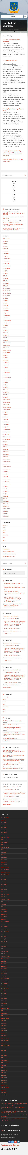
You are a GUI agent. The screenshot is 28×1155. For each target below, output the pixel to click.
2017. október (6, 481)
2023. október (6, 318)
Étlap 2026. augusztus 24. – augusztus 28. (12, 720)
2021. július (5, 382)
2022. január (5, 367)
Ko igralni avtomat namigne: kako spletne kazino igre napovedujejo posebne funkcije (14, 221)
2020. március (6, 422)
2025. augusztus (6, 268)
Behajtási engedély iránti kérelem (12, 583)
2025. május (5, 275)
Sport (4, 540)
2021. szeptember (7, 377)
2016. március (6, 498)
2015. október (6, 506)
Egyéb (4, 530)
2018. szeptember (7, 466)
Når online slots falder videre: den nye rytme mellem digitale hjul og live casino (13, 229)
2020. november (6, 402)
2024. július (5, 298)
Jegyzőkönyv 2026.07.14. (10, 618)
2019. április (5, 449)
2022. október (6, 347)
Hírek (4, 532)
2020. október (6, 404)
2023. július (5, 325)
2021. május (5, 387)
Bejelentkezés (6, 549)
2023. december (6, 315)
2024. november (6, 290)
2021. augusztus (6, 380)
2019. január (5, 456)
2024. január (5, 313)
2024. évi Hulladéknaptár (8, 738)
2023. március (6, 335)
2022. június (5, 355)
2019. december (6, 429)
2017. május (5, 489)
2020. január (5, 427)
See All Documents (7, 633)
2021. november (6, 372)
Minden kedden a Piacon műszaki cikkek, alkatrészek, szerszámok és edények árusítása (14, 733)
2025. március (6, 280)
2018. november (6, 461)
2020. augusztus (6, 409)
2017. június (5, 486)
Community (5, 525)
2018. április (5, 476)
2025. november (6, 261)
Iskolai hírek (5, 535)
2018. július (5, 471)
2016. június (5, 494)
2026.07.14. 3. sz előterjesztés (11, 616)
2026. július (5, 241)
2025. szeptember (7, 266)
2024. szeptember (7, 293)
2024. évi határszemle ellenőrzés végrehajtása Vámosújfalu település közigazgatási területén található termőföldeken (12, 599)
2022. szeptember (7, 350)
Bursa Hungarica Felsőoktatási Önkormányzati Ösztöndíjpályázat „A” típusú (14, 592)
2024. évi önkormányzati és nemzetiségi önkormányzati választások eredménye (12, 728)
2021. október (6, 375)
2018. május (5, 474)
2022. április (5, 360)
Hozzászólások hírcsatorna (9, 554)
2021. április (5, 389)
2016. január (5, 503)
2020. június (5, 414)
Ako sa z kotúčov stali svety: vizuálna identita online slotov (13, 217)
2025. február (6, 283)
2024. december (6, 288)
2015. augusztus (6, 508)
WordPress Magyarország (9, 556)
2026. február (6, 253)
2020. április (5, 419)
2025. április (5, 278)
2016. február (6, 501)
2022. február (6, 365)
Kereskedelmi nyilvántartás (10, 60)
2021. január (5, 397)
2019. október (6, 434)
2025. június (5, 273)
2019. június (5, 444)
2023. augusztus (6, 323)
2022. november (6, 345)
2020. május (5, 417)
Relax (4, 537)
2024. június (5, 300)
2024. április (5, 305)
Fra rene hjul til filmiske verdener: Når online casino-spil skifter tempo (13, 225)
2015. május (5, 513)
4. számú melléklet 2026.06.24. (11, 628)
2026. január (5, 256)
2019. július (5, 441)
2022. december (6, 342)
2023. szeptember (7, 320)
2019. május (5, 446)
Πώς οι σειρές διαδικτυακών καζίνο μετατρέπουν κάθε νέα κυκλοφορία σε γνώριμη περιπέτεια (14, 213)
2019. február (6, 454)
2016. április (5, 496)
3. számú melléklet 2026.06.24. (11, 631)
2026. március (6, 251)
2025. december (6, 258)
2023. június (5, 328)
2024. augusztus (6, 295)
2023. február (6, 337)
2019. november (6, 432)
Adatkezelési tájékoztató (10, 1145)
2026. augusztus (6, 238)
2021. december (6, 370)
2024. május (5, 303)
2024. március (6, 308)
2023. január (5, 340)
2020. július (5, 412)
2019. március (6, 451)
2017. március (6, 491)
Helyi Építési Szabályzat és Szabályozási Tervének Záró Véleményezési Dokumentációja (13, 605)
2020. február (6, 424)
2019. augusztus (6, 439)
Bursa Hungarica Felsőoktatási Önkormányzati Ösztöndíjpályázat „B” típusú (14, 586)
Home (4, 29)
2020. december (6, 399)
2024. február (6, 310)
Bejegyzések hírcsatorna (8, 551)
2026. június (5, 243)
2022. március (6, 362)
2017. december (6, 479)
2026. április (5, 248)
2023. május (5, 330)
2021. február (6, 394)
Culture (4, 527)
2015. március (6, 516)
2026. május (5, 246)
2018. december (6, 459)
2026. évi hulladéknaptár (8, 724)
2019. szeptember (7, 437)
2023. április (5, 333)
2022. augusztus (6, 352)
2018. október (6, 464)
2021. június (5, 385)
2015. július (5, 511)
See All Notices (6, 741)
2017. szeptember (7, 484)
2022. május (5, 357)
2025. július (5, 271)
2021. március (6, 392)
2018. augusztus (6, 469)
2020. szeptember (7, 407)
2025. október (6, 263)
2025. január (5, 285)
